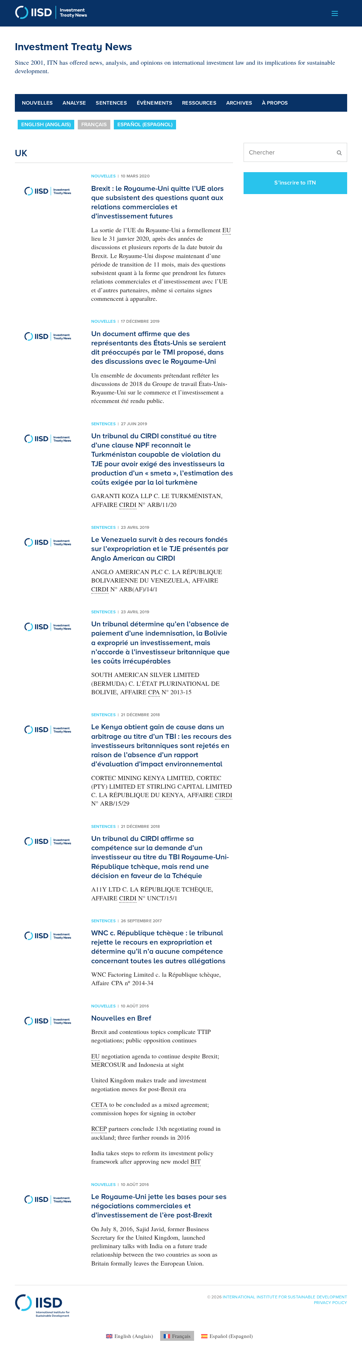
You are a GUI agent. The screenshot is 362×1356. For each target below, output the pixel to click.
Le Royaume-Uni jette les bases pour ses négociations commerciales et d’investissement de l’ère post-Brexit (159, 1206)
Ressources (199, 103)
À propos (275, 103)
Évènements (155, 103)
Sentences (111, 103)
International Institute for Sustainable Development (285, 1296)
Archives (239, 103)
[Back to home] (51, 13)
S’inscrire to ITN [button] (295, 182)
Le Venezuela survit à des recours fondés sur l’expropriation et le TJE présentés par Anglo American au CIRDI (159, 549)
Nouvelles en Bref (121, 1018)
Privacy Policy (330, 1302)
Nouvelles (37, 103)
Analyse (74, 103)
